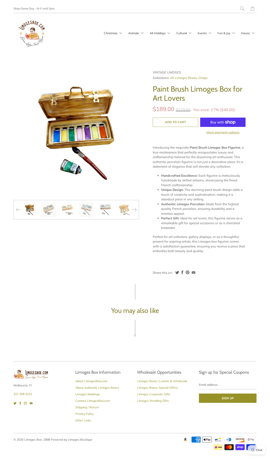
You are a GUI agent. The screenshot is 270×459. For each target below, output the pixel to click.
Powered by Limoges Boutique (71, 439)
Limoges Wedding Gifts (153, 401)
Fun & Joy (224, 33)
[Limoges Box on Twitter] (15, 403)
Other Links (83, 420)
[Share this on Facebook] (182, 272)
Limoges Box (33, 439)
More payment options (223, 132)
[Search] (242, 8)
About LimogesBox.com (91, 381)
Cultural (182, 33)
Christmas (111, 33)
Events (203, 33)
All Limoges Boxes (183, 78)
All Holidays (158, 33)
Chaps (203, 78)
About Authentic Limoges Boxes (97, 388)
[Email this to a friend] (193, 272)
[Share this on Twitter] (177, 272)
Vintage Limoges (167, 72)
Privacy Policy (84, 414)
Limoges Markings (87, 394)
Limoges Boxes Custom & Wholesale (162, 381)
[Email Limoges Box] (31, 403)
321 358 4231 (23, 394)
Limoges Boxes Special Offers (157, 388)
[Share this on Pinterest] (187, 272)
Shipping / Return (87, 407)
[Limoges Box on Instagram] (25, 403)
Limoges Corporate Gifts (153, 394)
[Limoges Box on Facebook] (20, 403)
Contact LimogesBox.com (92, 401)
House (246, 33)
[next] (132, 133)
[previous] (20, 133)
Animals (134, 33)
